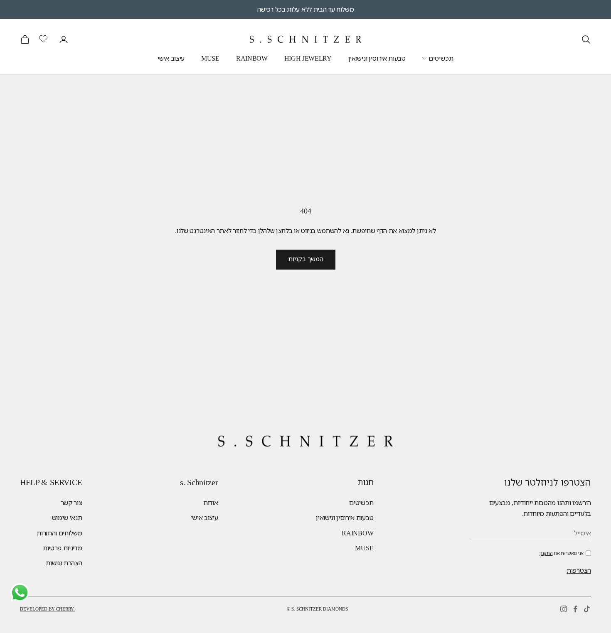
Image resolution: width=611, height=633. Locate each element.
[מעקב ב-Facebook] (575, 609)
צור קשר (71, 502)
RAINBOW (252, 58)
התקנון (545, 553)
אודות (210, 502)
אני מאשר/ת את (561, 553)
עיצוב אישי (171, 58)
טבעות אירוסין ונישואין (377, 58)
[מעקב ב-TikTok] (587, 609)
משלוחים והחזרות (59, 533)
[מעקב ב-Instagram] (563, 609)
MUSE (210, 58)
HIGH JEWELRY (308, 58)
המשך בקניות (305, 259)
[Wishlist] (44, 38)
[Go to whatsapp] (19, 592)
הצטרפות (579, 570)
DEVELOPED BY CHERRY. (47, 608)
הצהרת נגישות (64, 563)
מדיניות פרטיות (62, 548)
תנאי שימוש (67, 517)
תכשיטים (441, 58)
